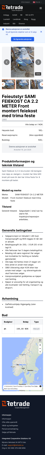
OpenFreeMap (18, 386)
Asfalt (14, 15)
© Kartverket (8, 386)
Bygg (33, 19)
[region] (22, 364)
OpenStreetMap (12, 389)
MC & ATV (30, 15)
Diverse (22, 24)
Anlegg (6, 15)
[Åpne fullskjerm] (40, 340)
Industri (6, 24)
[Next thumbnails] (42, 84)
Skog (26, 19)
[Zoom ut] (40, 348)
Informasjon (25, 2)
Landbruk (17, 19)
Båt (14, 24)
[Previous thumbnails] (2, 84)
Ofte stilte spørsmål (9, 422)
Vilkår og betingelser (10, 425)
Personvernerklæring (10, 429)
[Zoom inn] (40, 345)
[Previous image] (7, 62)
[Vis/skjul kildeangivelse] (40, 386)
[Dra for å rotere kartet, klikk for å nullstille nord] (40, 352)
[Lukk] (41, 32)
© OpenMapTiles (28, 386)
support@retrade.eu (16, 445)
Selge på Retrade (9, 432)
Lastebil (6, 19)
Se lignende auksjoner (22, 39)
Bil (21, 15)
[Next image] (38, 62)
